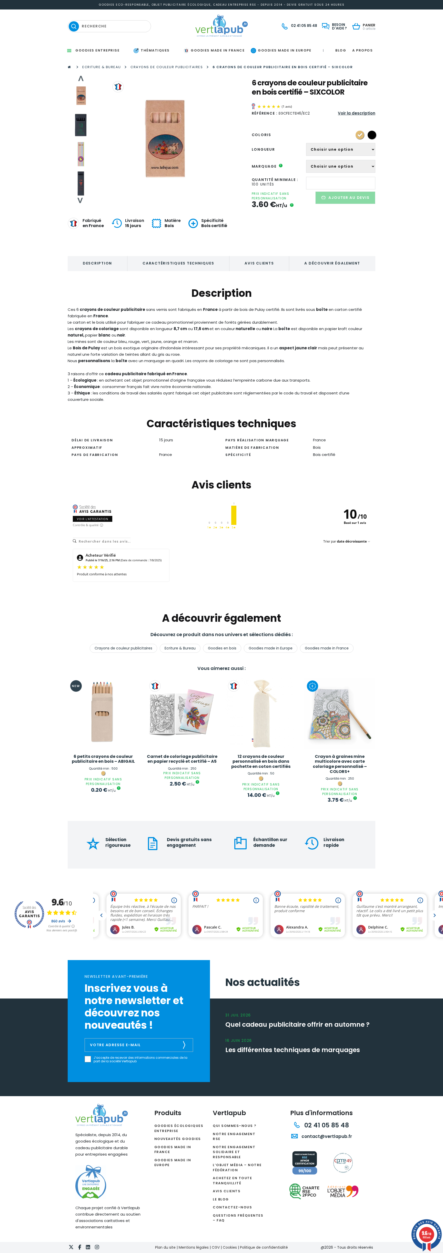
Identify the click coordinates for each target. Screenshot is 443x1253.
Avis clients (259, 263)
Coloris (261, 135)
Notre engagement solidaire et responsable (234, 1152)
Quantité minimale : (275, 179)
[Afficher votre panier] (357, 26)
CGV (216, 1247)
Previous (80, 78)
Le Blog (221, 1199)
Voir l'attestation (92, 519)
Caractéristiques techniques (178, 263)
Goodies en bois (222, 648)
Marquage (267, 166)
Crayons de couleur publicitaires (166, 67)
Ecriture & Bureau (101, 67)
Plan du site (165, 1247)
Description (97, 263)
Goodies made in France (327, 648)
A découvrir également (332, 263)
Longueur (263, 149)
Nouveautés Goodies (177, 1138)
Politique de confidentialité (264, 1247)
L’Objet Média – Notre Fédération (237, 1168)
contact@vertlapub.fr (326, 1136)
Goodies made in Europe (271, 648)
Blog (340, 50)
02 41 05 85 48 (326, 1125)
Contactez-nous (232, 1207)
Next (80, 200)
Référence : (265, 113)
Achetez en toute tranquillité (232, 1181)
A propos (362, 50)
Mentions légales (194, 1247)
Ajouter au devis (348, 197)
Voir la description (356, 113)
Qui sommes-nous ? (235, 1125)
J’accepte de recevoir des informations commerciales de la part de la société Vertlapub (140, 1059)
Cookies (230, 1247)
